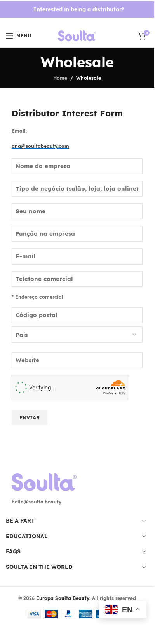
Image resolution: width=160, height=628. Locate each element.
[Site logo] (77, 35)
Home (60, 78)
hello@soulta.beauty (36, 502)
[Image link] (44, 481)
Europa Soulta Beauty (62, 598)
